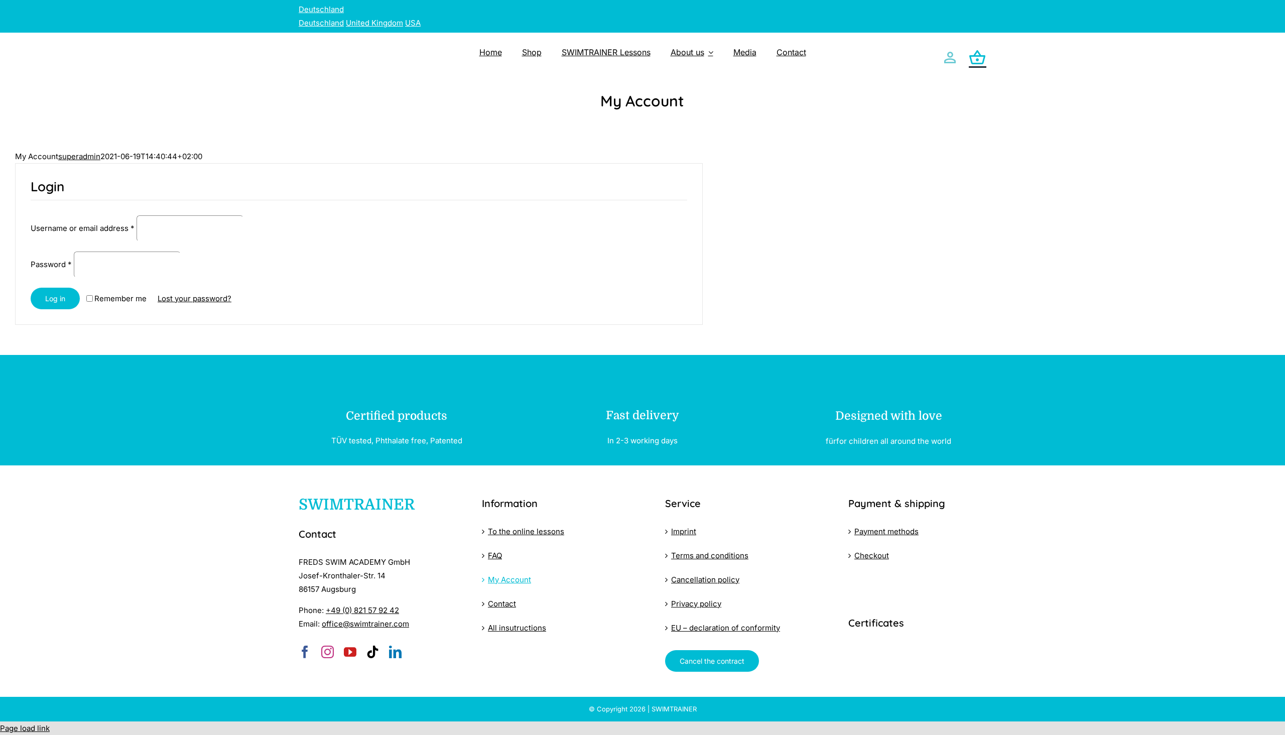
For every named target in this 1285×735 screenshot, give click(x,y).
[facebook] (305, 652)
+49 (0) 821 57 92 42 (362, 610)
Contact (502, 603)
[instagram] (327, 652)
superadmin (79, 156)
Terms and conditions (709, 555)
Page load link (25, 728)
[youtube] (350, 652)
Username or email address (83, 228)
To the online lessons (526, 531)
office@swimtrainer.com (365, 624)
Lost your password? (194, 298)
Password (51, 264)
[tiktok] (372, 652)
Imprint (683, 531)
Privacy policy (696, 603)
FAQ (495, 555)
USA (413, 23)
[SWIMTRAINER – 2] (367, 41)
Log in (55, 298)
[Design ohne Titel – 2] (917, 648)
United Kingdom (374, 23)
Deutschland (321, 9)
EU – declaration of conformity (725, 628)
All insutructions (517, 628)
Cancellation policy (705, 579)
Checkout (871, 555)
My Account (509, 579)
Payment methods (886, 531)
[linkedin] (395, 652)
